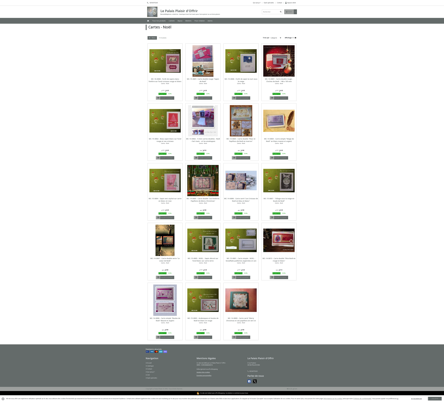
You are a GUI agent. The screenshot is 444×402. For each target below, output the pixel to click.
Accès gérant (292, 389)
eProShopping (220, 393)
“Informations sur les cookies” (333, 399)
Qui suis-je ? (151, 372)
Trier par (266, 38)
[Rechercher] (280, 12)
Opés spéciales (152, 378)
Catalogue (150, 366)
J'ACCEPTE (435, 399)
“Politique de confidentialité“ (362, 399)
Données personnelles (204, 375)
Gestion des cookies (203, 372)
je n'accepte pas (416, 399)
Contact (279, 3)
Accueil (149, 363)
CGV (148, 375)
